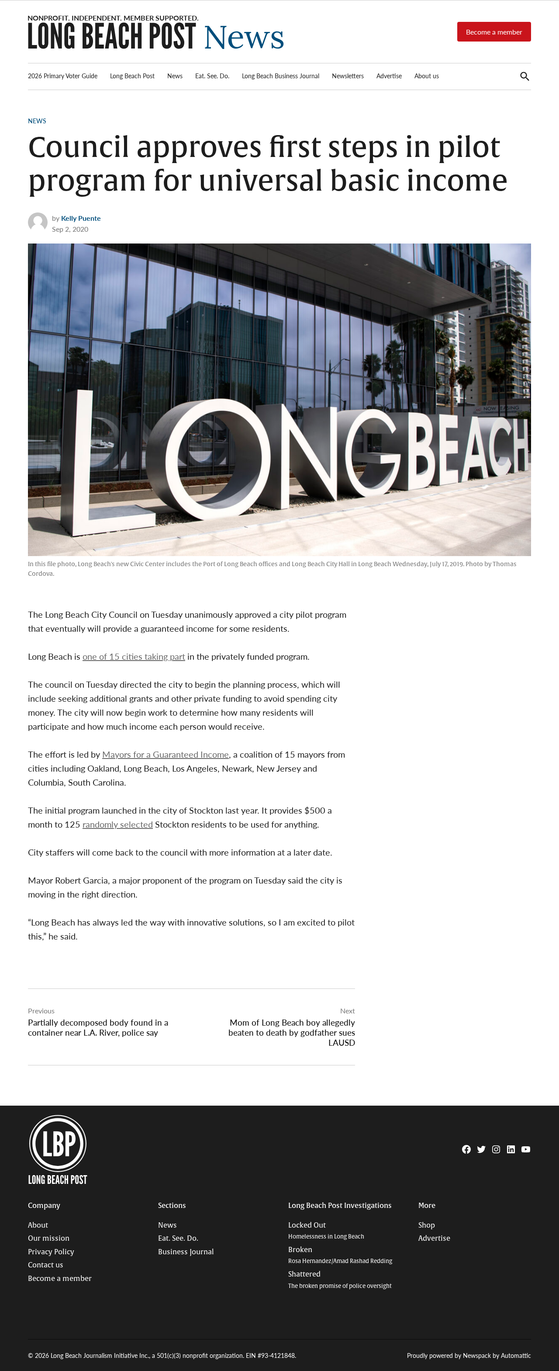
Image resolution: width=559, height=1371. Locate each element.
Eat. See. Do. (212, 75)
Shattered (340, 1280)
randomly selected (118, 824)
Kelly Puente (81, 218)
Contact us (45, 1265)
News (175, 75)
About (38, 1225)
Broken (340, 1255)
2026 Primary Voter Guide (62, 75)
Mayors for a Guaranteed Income (165, 754)
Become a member (494, 32)
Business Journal (186, 1252)
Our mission (48, 1238)
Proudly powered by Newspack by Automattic (469, 1355)
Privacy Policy (51, 1252)
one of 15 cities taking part (134, 656)
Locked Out (326, 1231)
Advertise (389, 75)
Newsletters (348, 75)
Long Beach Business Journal (280, 75)
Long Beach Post (132, 75)
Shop (426, 1225)
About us (426, 75)
